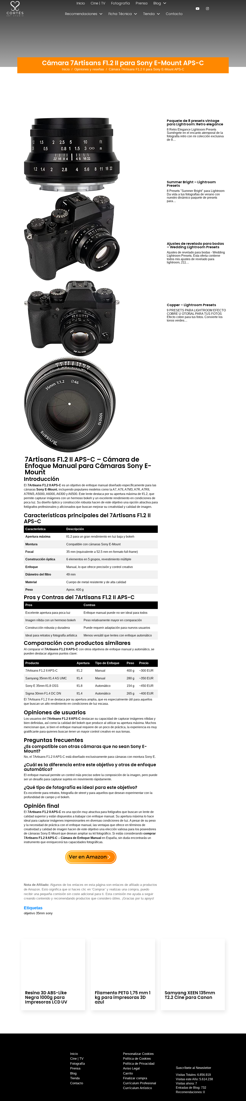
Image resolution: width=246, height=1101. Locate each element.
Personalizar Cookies (138, 1054)
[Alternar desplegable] (164, 3)
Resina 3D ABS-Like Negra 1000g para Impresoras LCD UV (46, 997)
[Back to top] (234, 1091)
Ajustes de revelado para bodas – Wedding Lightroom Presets (195, 245)
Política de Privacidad (138, 1063)
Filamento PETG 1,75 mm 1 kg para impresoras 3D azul (122, 997)
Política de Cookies (137, 1058)
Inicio (80, 3)
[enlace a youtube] (197, 8)
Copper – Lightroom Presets (191, 304)
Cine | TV (98, 3)
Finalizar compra (135, 1078)
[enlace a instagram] (207, 8)
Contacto (174, 13)
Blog (157, 3)
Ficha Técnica (120, 13)
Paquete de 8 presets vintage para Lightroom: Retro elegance (195, 122)
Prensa (142, 3)
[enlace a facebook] (191, 1060)
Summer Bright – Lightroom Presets (191, 184)
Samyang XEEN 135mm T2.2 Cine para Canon (190, 995)
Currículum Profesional (139, 1083)
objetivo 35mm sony (38, 913)
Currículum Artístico (137, 1088)
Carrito (128, 1073)
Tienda (149, 13)
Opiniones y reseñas (89, 69)
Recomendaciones (81, 13)
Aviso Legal (131, 1068)
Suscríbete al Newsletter (193, 1068)
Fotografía (120, 3)
